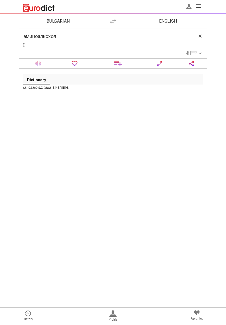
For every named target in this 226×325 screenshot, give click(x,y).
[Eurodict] (39, 8)
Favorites (196, 317)
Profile (113, 319)
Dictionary (36, 80)
